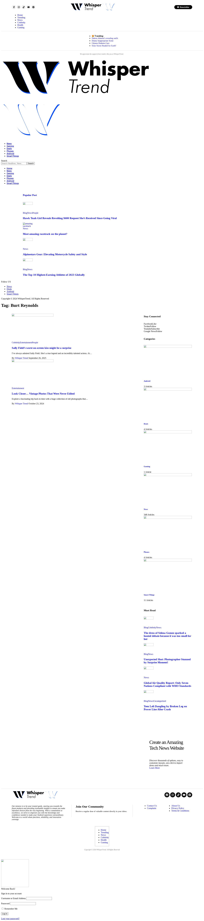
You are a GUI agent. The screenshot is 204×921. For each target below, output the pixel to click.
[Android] (168, 347)
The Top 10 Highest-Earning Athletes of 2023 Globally (54, 274)
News (29, 213)
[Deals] (168, 390)
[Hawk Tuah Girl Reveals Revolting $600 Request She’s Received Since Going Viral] (28, 204)
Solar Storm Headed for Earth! (104, 46)
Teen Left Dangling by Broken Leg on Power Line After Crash (165, 708)
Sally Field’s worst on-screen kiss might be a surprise (41, 347)
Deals (146, 424)
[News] (168, 475)
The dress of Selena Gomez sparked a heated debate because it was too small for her (167, 635)
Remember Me (10, 909)
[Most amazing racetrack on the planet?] (28, 226)
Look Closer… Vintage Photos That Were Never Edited (43, 393)
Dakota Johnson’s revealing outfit (105, 38)
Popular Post (30, 195)
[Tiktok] (24, 7)
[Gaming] (168, 432)
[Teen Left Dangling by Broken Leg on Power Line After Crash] (148, 692)
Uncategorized (159, 701)
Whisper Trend (21, 358)
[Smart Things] (168, 561)
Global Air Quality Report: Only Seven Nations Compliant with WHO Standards (167, 684)
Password (5, 903)
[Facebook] (166, 794)
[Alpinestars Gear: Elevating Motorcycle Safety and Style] (28, 240)
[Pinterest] (33, 7)
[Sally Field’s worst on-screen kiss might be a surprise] (32, 315)
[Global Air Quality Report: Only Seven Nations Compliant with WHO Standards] (148, 668)
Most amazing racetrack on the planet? (45, 234)
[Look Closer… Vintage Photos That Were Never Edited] (32, 361)
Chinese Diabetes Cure (100, 43)
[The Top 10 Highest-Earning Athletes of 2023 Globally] (28, 260)
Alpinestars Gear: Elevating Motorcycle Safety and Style (55, 254)
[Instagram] (19, 7)
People (35, 213)
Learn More (154, 768)
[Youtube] (28, 7)
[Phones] (168, 518)
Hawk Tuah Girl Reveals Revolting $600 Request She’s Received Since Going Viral (70, 218)
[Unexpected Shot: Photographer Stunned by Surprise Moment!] (148, 645)
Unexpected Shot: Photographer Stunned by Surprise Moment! (167, 661)
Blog (25, 213)
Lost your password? (10, 918)
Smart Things (149, 595)
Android (147, 381)
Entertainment (26, 342)
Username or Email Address (13, 898)
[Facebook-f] (14, 7)
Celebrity (16, 342)
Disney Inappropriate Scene (102, 41)
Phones (146, 552)
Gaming (147, 466)
